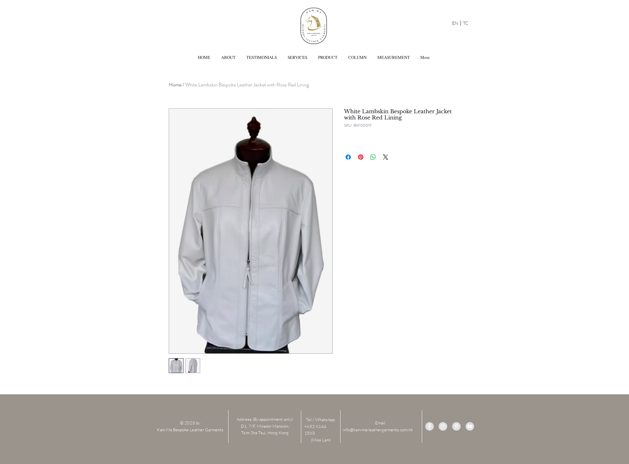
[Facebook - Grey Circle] (429, 426)
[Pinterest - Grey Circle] (456, 426)
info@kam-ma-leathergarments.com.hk (378, 429)
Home (175, 84)
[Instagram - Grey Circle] (443, 426)
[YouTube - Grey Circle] (470, 426)
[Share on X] (386, 157)
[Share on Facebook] (348, 157)
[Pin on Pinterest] (361, 157)
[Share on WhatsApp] (373, 157)
